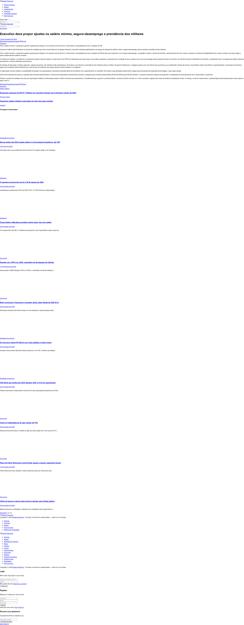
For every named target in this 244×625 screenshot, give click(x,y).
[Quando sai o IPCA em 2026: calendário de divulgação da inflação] (122, 245)
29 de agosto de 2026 (7, 427)
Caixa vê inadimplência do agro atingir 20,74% (19, 422)
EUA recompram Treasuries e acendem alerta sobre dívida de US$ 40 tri (29, 302)
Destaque (3, 178)
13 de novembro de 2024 (8, 39)
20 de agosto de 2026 (7, 226)
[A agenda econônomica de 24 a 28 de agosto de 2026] (122, 165)
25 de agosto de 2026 (7, 347)
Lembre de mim (7, 584)
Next (4, 513)
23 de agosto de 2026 (7, 186)
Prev (1, 513)
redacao (3, 105)
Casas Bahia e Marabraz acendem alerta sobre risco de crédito (25, 222)
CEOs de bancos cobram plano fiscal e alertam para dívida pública (27, 501)
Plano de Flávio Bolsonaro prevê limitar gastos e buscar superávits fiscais (30, 463)
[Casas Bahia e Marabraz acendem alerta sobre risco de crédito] (122, 205)
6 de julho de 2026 (6, 146)
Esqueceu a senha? (20, 584)
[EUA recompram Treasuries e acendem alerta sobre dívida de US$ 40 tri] (122, 285)
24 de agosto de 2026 (7, 505)
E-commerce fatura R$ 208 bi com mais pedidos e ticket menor (26, 342)
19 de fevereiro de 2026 (8, 266)
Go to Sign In (19, 607)
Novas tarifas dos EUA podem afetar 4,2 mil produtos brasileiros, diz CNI (30, 142)
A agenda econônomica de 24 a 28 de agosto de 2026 (21, 182)
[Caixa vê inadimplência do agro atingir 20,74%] (122, 405)
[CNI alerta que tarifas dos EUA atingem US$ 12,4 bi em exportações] (122, 365)
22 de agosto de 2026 (7, 306)
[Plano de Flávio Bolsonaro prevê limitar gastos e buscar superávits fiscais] (122, 445)
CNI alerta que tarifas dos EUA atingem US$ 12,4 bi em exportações (28, 382)
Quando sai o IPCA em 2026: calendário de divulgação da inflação (27, 262)
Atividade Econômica (7, 138)
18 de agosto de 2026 (7, 467)
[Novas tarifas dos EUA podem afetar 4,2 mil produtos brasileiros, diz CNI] (122, 125)
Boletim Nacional (18, 517)
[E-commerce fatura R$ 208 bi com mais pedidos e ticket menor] (122, 325)
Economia (3, 28)
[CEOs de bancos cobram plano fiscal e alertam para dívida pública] (122, 484)
